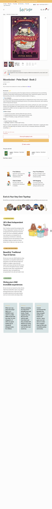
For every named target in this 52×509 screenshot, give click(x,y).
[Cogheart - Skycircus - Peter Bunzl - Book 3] (28, 153)
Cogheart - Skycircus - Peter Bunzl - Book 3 (39, 153)
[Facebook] (34, 4)
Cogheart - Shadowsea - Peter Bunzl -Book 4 (17, 153)
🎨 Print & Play (20, 3)
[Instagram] (36, 4)
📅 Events (9, 3)
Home (4, 14)
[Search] (41, 9)
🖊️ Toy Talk (27, 3)
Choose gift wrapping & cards (26, 136)
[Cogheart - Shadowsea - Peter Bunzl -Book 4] (6, 153)
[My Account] (43, 9)
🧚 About (4, 3)
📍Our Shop (15, 3)
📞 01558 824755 (7, 5)
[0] (48, 9)
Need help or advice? (7, 158)
